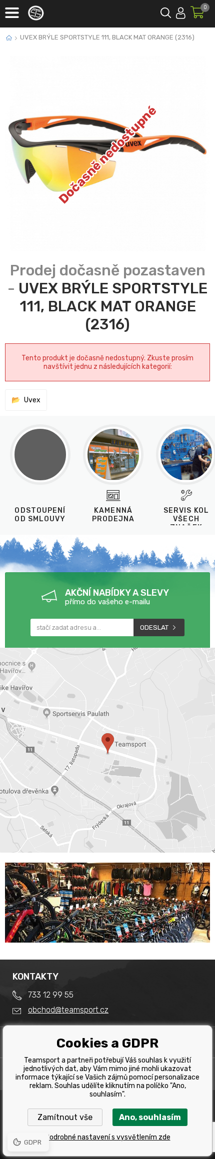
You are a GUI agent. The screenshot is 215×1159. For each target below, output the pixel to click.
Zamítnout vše (65, 1117)
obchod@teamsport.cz (68, 1010)
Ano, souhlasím (150, 1117)
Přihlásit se (181, 11)
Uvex (32, 400)
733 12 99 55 (51, 995)
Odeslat (154, 627)
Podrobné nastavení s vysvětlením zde (107, 1137)
